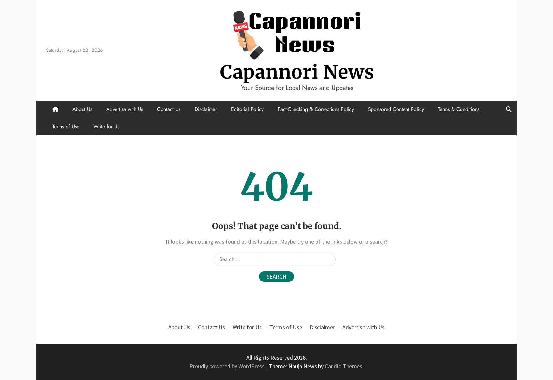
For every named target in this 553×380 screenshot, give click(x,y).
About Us (82, 109)
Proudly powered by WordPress (227, 366)
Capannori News (297, 72)
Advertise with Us (124, 109)
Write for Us (106, 126)
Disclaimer (206, 109)
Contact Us (168, 109)
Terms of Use (65, 126)
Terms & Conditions (458, 109)
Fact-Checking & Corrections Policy (316, 109)
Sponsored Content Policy (396, 109)
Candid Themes (343, 366)
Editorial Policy (247, 109)
